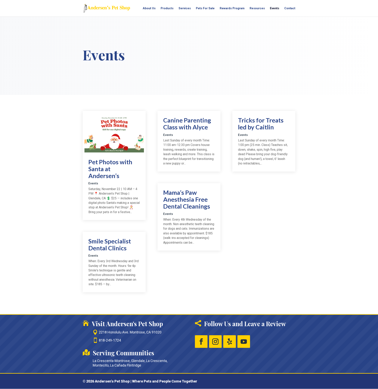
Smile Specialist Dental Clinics (109, 244)
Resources (257, 8)
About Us (149, 8)
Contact (289, 8)
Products (167, 8)
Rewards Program (232, 8)
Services (185, 8)
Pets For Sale (205, 8)
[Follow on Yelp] (229, 341)
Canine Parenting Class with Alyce (187, 123)
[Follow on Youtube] (243, 341)
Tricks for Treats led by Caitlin (261, 123)
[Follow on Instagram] (215, 341)
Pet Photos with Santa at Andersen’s (110, 168)
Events (274, 8)
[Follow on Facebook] (201, 341)
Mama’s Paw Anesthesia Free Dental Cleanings (186, 199)
